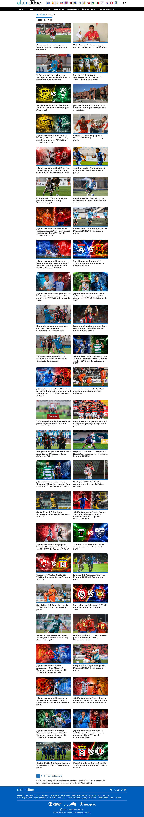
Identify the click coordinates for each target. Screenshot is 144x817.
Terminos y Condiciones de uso (37, 795)
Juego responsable (41, 798)
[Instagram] (118, 789)
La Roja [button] (21, 9)
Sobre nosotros (104, 795)
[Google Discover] (125, 789)
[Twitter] (114, 789)
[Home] (29, 3)
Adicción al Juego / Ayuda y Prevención (81, 798)
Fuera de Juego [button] (73, 9)
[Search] (124, 3)
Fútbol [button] (30, 9)
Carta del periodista (24, 798)
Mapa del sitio (103, 798)
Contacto (20, 795)
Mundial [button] (39, 9)
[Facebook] (111, 789)
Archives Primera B (55, 776)
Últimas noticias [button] (88, 9)
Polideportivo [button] (58, 9)
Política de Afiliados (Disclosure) (84, 795)
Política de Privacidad (57, 798)
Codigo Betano (115, 798)
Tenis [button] (48, 9)
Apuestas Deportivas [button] (106, 9)
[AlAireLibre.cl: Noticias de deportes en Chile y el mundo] (25, 789)
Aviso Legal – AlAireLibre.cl (60, 795)
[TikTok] (121, 789)
